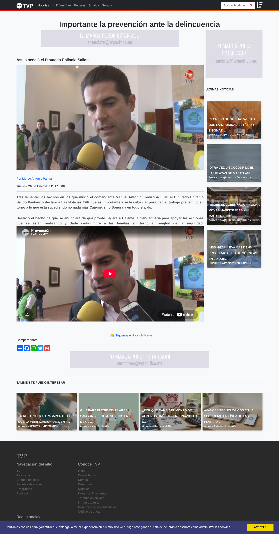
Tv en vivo (24, 475)
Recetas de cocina (30, 484)
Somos (83, 479)
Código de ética (89, 511)
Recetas (80, 5)
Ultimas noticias (28, 479)
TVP (20, 470)
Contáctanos (87, 475)
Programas (24, 488)
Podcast (22, 493)
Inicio (81, 470)
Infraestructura (88, 502)
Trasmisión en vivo (91, 498)
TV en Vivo (63, 5)
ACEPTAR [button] (260, 527)
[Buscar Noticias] (251, 5)
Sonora (107, 5)
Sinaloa (94, 5)
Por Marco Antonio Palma (34, 178)
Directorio (85, 484)
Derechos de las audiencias (97, 507)
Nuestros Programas (92, 493)
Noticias (43, 5)
